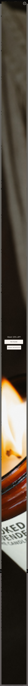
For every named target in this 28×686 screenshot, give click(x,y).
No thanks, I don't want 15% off (14, 347)
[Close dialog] (24, 3)
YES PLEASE (13, 342)
